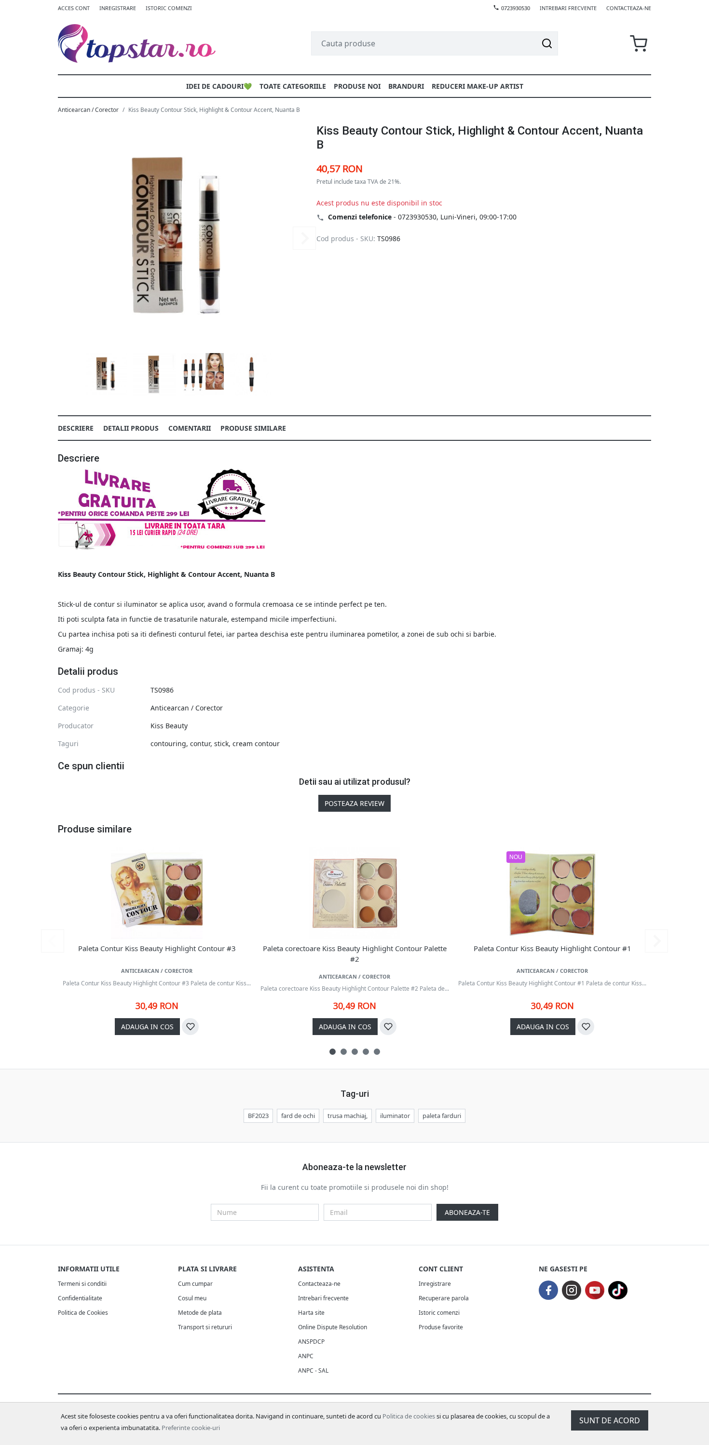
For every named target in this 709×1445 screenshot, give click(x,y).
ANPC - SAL (313, 1370)
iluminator (395, 1115)
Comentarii (189, 428)
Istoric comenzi (169, 8)
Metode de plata (200, 1313)
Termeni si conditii (82, 1284)
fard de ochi (298, 1115)
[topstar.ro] (148, 43)
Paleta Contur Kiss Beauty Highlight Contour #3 (157, 948)
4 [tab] (366, 1052)
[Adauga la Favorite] (190, 1026)
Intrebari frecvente (568, 8)
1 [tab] (332, 1052)
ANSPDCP (311, 1341)
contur (200, 743)
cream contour (256, 743)
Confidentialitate (80, 1298)
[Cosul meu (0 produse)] (638, 43)
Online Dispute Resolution (332, 1327)
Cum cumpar (195, 1284)
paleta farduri (442, 1115)
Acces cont (74, 8)
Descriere (76, 428)
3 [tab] (355, 1052)
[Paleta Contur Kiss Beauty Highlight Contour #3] (157, 893)
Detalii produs (131, 428)
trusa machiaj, (347, 1115)
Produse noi (357, 86)
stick (221, 743)
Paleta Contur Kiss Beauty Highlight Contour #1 (552, 948)
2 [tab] (344, 1052)
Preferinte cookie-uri (191, 1427)
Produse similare (253, 428)
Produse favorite (441, 1327)
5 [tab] (377, 1052)
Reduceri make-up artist (477, 86)
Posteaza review (354, 803)
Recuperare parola (444, 1298)
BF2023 (258, 1115)
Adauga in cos (147, 1026)
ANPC (306, 1356)
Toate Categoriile (292, 86)
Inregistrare (117, 8)
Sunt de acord (609, 1420)
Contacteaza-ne (628, 8)
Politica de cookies (408, 1416)
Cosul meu (192, 1298)
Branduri (406, 86)
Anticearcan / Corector (88, 110)
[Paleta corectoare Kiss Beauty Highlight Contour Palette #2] (354, 893)
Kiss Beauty (169, 725)
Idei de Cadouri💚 (219, 86)
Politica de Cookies (83, 1313)
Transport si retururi (205, 1327)
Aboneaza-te (467, 1212)
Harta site (311, 1313)
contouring (168, 743)
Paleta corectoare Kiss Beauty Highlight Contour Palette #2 (355, 953)
